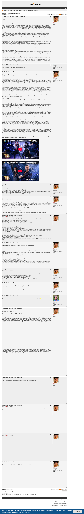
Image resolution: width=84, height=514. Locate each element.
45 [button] (58, 14)
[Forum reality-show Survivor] (35, 4)
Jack (53, 301)
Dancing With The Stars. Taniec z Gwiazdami (11, 13)
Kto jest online (5, 493)
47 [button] (61, 14)
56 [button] (65, 14)
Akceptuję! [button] (77, 511)
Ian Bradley (65, 499)
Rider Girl (54, 64)
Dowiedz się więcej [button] (26, 512)
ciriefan (54, 22)
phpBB (55, 501)
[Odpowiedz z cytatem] (50, 17)
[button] (52, 14)
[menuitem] (7, 8)
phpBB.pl (65, 503)
